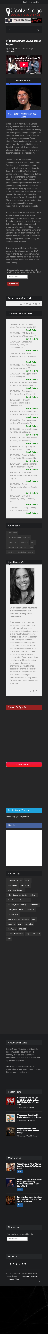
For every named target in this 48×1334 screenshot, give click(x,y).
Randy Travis (12, 542)
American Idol (24, 900)
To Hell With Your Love (15, 934)
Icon (9, 939)
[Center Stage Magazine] (24, 12)
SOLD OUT (36, 934)
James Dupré (12, 533)
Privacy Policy (14, 1279)
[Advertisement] (24, 787)
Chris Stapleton (13, 885)
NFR (32, 542)
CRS (31, 547)
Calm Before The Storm (16, 890)
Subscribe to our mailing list (20, 1234)
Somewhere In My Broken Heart (18, 919)
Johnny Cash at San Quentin (17, 895)
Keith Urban (29, 924)
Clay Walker (24, 542)
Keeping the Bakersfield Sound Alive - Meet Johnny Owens (28, 1131)
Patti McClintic (32, 1120)
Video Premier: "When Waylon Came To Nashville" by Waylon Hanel (29, 1166)
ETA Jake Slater (13, 914)
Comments (11, 51)
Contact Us (11, 1066)
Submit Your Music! (24, 764)
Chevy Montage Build (15, 880)
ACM (20, 924)
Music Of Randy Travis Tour (17, 547)
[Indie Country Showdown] (23, 20)
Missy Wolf (14, 48)
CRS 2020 (11, 552)
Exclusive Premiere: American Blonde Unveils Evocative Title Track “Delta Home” (29, 1199)
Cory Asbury (12, 929)
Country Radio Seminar (25, 552)
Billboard (33, 895)
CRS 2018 (22, 929)
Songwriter (11, 924)
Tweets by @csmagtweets (17, 816)
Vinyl (27, 934)
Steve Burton (12, 900)
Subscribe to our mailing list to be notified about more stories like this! (24, 271)
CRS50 (27, 880)
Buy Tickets (32, 330)
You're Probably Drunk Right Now (19, 537)
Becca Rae (30, 909)
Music (20, 1172)
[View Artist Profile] (30, 298)
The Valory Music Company (17, 905)
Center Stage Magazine (30, 1276)
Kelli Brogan (25, 885)
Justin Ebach (34, 905)
